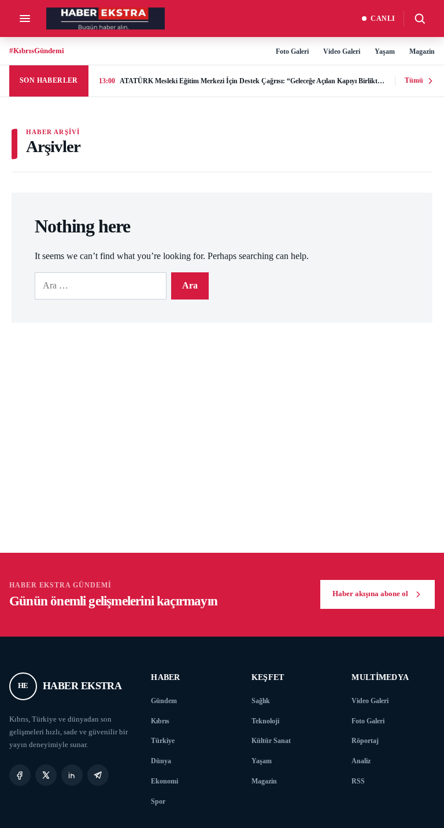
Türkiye (163, 741)
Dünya (161, 761)
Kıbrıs (160, 721)
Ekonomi (164, 781)
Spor (158, 801)
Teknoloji (265, 721)
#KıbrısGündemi (36, 50)
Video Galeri (341, 51)
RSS (358, 781)
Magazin (422, 51)
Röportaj (365, 741)
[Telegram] (98, 775)
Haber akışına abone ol (370, 594)
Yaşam (385, 51)
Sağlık (260, 701)
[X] (46, 775)
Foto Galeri (292, 51)
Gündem (164, 701)
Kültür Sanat (271, 741)
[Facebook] (20, 775)
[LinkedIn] (72, 775)
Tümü (414, 80)
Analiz (361, 761)
